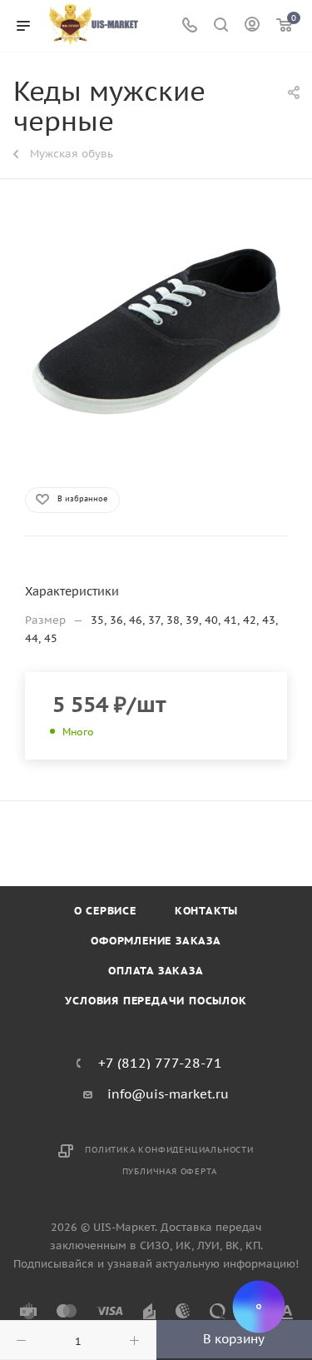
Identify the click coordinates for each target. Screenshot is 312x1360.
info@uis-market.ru (168, 1094)
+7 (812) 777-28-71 (160, 1062)
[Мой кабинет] (252, 26)
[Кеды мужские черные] (156, 331)
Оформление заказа (156, 941)
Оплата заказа (155, 971)
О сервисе (105, 911)
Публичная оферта (169, 1171)
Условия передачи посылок (155, 1001)
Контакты (206, 911)
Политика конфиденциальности (169, 1149)
